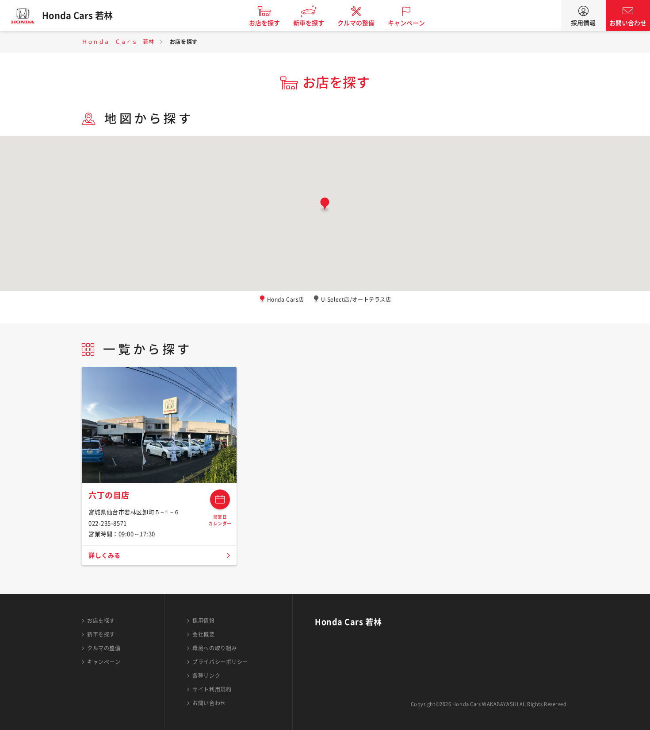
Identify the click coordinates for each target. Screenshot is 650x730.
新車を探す (308, 23)
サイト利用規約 (211, 689)
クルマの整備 (356, 23)
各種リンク (206, 675)
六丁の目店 (109, 495)
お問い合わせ (627, 23)
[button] (325, 206)
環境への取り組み (214, 648)
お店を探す (264, 23)
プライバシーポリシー (220, 661)
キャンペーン (406, 23)
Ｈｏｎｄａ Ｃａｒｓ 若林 (118, 41)
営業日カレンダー (220, 499)
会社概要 (203, 634)
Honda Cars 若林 (77, 15)
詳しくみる (104, 555)
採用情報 (583, 23)
